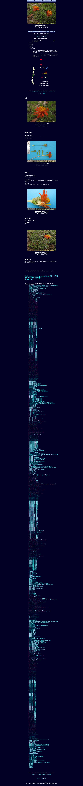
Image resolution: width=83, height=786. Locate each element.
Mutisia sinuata (32, 591)
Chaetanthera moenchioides (34, 433)
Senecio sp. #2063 (32, 717)
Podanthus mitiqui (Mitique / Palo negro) (37, 641)
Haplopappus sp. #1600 (33, 513)
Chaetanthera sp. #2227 (33, 442)
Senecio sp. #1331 (32, 683)
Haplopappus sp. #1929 (33, 519)
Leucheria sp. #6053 (33, 567)
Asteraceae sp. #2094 (33, 346)
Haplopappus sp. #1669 (33, 516)
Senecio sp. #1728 (32, 707)
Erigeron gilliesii (32, 470)
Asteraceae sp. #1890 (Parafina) (35, 328)
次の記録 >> (44, 774)
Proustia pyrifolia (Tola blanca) (35, 653)
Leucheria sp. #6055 (33, 568)
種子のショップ (52, 772)
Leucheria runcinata (33, 557)
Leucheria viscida (32, 570)
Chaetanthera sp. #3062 (33, 444)
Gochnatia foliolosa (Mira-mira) (35, 484)
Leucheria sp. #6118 (33, 551)
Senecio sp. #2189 (32, 720)
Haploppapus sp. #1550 (33, 535)
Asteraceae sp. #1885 (33, 324)
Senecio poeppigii (32, 671)
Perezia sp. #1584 (32, 632)
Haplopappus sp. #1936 (33, 497)
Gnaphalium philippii (33, 479)
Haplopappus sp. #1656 (33, 515)
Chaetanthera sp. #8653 (33, 447)
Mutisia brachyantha (33, 581)
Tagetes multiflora (32, 743)
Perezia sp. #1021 (32, 629)
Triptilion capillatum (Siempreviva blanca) (37, 749)
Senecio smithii (32, 672)
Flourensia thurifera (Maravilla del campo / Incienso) (39, 474)
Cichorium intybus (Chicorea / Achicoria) (37, 461)
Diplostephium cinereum (33, 468)
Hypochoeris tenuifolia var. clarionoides (36, 545)
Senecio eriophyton (32, 657)
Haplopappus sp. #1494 (33, 503)
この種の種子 (41, 93)
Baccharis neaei (32, 387)
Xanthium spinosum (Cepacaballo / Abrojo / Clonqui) (39, 762)
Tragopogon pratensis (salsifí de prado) (36, 747)
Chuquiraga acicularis (33, 456)
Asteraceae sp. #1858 (33, 317)
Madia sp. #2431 (32, 577)
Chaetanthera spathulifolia (34, 448)
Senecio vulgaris (32, 736)
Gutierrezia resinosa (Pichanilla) (35, 486)
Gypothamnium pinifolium (34, 487)
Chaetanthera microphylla (34, 431)
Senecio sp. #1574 (32, 695)
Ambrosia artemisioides (33, 289)
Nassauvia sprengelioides (34, 614)
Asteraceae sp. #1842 (33, 306)
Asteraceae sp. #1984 (33, 334)
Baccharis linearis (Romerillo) (35, 383)
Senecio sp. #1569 (32, 694)
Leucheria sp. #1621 (33, 559)
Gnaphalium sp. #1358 (33, 480)
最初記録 (33, 774)
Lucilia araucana (32, 572)
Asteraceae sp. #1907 (33, 330)
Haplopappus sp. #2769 (33, 523)
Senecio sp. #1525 (32, 690)
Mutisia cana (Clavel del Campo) (35, 582)
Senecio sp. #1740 (32, 708)
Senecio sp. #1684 (32, 705)
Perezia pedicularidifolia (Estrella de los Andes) (38, 625)
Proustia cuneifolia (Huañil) (34, 650)
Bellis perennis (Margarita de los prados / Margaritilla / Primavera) (42, 403)
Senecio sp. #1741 (32, 709)
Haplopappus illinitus (33, 491)
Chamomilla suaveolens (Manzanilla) (36, 450)
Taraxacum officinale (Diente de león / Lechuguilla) (39, 745)
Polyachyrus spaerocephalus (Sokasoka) (37, 649)
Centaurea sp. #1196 (33, 415)
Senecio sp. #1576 (32, 696)
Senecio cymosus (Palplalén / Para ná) (36, 655)
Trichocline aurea (32, 748)
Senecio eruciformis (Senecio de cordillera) (37, 658)
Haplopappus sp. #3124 (33, 498)
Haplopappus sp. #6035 (33, 527)
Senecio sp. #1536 (32, 691)
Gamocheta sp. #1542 (33, 477)
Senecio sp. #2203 (32, 722)
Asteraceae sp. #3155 (33, 364)
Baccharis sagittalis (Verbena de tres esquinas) (38, 391)
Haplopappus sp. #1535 (33, 506)
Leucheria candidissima (33, 552)
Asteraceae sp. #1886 (33, 325)
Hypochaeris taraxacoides (34, 542)
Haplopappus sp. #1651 (33, 514)
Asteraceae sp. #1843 (33, 307)
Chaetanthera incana (33, 423)
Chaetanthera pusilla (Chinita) (35, 434)
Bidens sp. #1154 (32, 405)
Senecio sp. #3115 (32, 731)
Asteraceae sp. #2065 (33, 341)
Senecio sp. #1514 (32, 689)
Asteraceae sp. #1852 (33, 316)
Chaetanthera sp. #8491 (33, 446)
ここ (49, 270)
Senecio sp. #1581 (32, 698)
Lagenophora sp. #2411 (33, 546)
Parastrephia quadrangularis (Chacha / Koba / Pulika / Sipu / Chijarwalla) (43, 621)
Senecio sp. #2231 (32, 724)
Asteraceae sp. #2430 (33, 352)
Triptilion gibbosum (32, 750)
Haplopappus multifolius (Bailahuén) (36, 493)
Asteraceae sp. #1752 (33, 301)
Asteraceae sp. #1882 (33, 321)
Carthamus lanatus (32, 408)
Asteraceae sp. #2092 (33, 345)
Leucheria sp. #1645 (33, 561)
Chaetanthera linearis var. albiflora (35, 427)
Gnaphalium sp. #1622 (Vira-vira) (35, 482)
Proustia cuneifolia (32, 651)
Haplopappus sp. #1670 (33, 517)
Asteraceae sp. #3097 (33, 358)
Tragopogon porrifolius (33, 746)
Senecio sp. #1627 (32, 701)
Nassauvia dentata (32, 604)
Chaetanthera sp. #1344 (33, 438)
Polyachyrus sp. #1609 (33, 648)
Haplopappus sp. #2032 (33, 520)
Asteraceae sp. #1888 (33, 326)
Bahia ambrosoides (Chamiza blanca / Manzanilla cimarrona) (41, 402)
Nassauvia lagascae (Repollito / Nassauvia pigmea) (39, 606)
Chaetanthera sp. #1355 (33, 439)
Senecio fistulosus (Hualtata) (34, 659)
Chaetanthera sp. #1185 (33, 437)
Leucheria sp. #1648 (33, 562)
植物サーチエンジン (45, 772)
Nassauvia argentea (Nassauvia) (35, 602)
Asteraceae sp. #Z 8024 (33, 376)
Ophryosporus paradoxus (34, 616)
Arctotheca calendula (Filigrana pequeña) (37, 293)
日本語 (42, 36)
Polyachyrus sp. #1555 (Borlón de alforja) (37, 647)
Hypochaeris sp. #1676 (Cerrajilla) (35, 541)
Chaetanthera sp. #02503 (34, 436)
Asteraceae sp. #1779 (33, 302)
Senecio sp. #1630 (32, 702)
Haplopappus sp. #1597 (33, 511)
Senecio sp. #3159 (32, 733)
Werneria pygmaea (32, 759)
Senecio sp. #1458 (32, 687)
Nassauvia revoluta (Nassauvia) (35, 612)
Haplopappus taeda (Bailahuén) (35, 532)
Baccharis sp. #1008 (33, 394)
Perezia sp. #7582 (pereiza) (34, 636)
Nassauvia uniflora (32, 615)
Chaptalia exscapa (32, 451)
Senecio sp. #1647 (32, 704)
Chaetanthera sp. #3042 (33, 443)
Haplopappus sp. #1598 (33, 512)
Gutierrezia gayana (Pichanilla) (35, 485)
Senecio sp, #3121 (32, 673)
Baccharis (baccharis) (33, 379)
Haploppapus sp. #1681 (33, 538)
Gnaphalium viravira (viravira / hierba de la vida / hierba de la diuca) (42, 483)
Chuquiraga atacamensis (34, 457)
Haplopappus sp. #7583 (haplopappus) (36, 530)
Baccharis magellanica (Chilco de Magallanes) (38, 385)
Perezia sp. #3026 (32, 633)
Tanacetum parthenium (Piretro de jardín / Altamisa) (39, 744)
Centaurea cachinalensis (34, 410)
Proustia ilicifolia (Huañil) (34, 652)
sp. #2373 (31, 767)
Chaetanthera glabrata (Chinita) (35, 422)
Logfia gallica (31, 571)
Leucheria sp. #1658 (33, 563)
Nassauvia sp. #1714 (33, 613)
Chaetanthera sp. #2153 (33, 440)
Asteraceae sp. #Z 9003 (33, 378)
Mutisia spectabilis (32, 596)
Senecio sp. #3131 (32, 732)
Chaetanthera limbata (33, 425)
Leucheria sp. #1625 (33, 560)
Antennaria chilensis (33, 291)
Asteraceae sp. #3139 (33, 361)
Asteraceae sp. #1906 (33, 329)
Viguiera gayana (32, 754)
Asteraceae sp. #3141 (33, 362)
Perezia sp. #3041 (32, 634)
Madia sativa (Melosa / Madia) (35, 576)
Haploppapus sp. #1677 (33, 536)
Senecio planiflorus (32, 670)
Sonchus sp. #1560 (32, 741)
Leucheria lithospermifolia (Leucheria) (36, 556)
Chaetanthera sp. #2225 (33, 441)
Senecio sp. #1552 (32, 675)
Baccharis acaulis (32, 380)
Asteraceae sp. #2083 (33, 344)
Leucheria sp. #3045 (33, 565)
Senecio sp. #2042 (32, 712)
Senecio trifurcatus (32, 735)
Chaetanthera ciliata (33, 419)
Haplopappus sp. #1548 (33, 508)
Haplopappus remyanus (33, 494)
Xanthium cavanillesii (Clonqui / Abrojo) (36, 760)
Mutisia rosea (31, 590)
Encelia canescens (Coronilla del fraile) (36, 469)
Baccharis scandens (33, 393)
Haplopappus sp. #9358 (33, 531)
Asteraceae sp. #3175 (33, 371)
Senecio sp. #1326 (32, 682)
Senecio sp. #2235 (32, 725)
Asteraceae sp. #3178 (33, 372)
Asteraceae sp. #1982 (33, 333)
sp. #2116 (31, 765)
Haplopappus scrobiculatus (34, 496)
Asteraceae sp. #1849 (33, 313)
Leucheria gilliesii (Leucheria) (35, 554)
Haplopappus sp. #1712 (33, 518)
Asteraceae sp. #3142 (33, 363)
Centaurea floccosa (32, 412)
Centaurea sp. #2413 (33, 416)
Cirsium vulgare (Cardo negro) (35, 462)
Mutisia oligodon (32, 589)
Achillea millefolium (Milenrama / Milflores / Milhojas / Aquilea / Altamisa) (43, 285)
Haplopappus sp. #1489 (33, 501)
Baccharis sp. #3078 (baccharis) (35, 398)
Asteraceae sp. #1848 (33, 312)
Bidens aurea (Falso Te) (33, 404)
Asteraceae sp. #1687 (33, 300)
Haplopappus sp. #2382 (33, 522)
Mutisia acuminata (32, 580)
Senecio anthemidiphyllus (34, 654)
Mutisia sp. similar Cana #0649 (35, 595)
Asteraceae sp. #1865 (33, 318)
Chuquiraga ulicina (32, 460)
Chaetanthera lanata (33, 424)
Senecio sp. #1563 (32, 692)
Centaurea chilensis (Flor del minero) (36, 411)
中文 (45, 36)
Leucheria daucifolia (33, 553)
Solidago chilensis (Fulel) (34, 740)
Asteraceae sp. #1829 (33, 304)
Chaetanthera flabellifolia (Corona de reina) (37, 421)
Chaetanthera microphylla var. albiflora (36, 432)
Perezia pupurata (32, 627)
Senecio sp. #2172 (32, 719)
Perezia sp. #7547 (32, 635)
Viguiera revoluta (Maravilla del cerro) (36, 756)
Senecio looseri (32, 663)
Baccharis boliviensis (33, 382)
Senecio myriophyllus (33, 666)
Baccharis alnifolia (32, 381)
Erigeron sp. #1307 (32, 473)
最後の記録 (49, 774)
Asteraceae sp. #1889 (33, 327)
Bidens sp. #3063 (32, 406)
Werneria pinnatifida (33, 758)
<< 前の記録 (39, 774)
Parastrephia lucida (32, 620)
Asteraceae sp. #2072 (33, 342)
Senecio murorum (32, 665)
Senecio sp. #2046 (32, 713)
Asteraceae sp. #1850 (33, 314)
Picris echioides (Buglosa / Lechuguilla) (37, 638)
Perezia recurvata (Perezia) (34, 628)
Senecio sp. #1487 (32, 688)
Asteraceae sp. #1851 (33, 315)
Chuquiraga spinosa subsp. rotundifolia (36, 459)
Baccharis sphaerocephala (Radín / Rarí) (37, 401)
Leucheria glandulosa (33, 555)
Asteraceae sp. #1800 (33, 303)
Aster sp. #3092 (32, 295)
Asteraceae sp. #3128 (33, 360)
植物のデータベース (37, 772)
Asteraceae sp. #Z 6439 (33, 374)
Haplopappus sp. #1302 (33, 499)
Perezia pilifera (32, 626)
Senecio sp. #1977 (32, 710)
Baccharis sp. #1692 (33, 397)
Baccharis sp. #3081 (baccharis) (35, 400)
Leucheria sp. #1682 (33, 564)
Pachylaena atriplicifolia (33, 618)
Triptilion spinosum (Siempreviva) (35, 751)
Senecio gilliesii (32, 660)
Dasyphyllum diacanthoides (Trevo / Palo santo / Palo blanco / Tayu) (42, 467)
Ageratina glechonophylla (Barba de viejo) (37, 288)
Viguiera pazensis (32, 755)
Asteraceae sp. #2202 (33, 347)
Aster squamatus (32, 296)
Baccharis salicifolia (33, 392)
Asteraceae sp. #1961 (33, 331)
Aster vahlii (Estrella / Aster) (34, 297)
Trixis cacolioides (32, 752)
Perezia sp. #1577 (32, 631)
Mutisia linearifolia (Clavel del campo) (36, 588)
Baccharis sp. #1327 (33, 395)
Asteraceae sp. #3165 (33, 365)
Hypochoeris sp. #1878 (33, 544)
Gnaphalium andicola (33, 478)
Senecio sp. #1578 (32, 697)
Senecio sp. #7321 (32, 679)
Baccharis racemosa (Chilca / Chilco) (36, 389)
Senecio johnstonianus (33, 662)
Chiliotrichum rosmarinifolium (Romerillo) (37, 453)
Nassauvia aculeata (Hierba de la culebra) (37, 601)
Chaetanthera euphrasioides (34, 420)
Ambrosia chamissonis (33, 290)
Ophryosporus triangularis (34, 617)
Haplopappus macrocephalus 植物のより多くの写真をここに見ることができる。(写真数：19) (41, 277)
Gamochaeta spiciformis (33, 476)
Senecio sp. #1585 (32, 699)
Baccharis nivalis (32, 388)
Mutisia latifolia (32, 587)
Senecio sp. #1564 (32, 693)
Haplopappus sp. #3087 (33, 524)
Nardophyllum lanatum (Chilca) (35, 600)
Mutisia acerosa (32, 579)
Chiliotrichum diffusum (33, 452)
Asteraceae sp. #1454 (33, 299)
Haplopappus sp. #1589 (33, 510)
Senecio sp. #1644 (32, 703)
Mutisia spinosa (32, 597)
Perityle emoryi (32, 637)
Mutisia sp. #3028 (32, 594)
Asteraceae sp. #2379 (33, 349)
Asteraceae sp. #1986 (33, 335)
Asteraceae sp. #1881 (33, 320)
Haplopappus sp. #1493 (33, 502)
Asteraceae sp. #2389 (33, 350)
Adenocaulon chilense (33, 287)
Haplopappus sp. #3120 (33, 525)
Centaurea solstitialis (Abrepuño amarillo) (37, 414)
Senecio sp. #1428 (32, 674)
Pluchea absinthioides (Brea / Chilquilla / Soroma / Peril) (40, 640)
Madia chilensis (32, 575)
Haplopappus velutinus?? (34, 534)
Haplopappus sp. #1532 (33, 505)
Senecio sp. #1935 (32, 678)
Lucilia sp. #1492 (32, 574)
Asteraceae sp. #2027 (33, 339)
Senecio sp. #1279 (32, 680)
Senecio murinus (32, 664)
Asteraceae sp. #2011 (33, 338)
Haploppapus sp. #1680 (33, 537)
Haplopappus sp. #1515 (33, 504)
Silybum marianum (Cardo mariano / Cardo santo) (39, 739)
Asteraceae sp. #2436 (33, 353)
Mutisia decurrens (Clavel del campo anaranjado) (38, 583)
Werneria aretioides (33, 757)
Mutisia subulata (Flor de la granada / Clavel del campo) (40, 598)
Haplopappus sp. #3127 (33, 526)
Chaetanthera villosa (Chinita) (35, 449)
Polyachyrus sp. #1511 (33, 646)
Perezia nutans (32, 624)
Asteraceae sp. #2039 (33, 340)
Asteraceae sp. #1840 (33, 305)
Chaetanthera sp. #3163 (33, 445)
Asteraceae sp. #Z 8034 (33, 377)
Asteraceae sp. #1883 (33, 322)
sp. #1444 (31, 763)
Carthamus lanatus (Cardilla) (34, 407)
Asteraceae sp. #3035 (33, 356)
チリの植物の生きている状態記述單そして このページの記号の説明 (41, 91)
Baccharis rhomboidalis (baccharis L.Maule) (37, 390)
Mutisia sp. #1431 (32, 593)
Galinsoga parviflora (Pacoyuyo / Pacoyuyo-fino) (38, 475)
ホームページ (30, 772)
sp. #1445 (31, 764)
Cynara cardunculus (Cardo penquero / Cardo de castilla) (40, 466)
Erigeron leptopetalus (33, 471)
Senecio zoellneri (32, 737)
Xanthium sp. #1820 (33, 761)
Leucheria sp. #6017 (33, 566)
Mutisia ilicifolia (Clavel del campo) (36, 586)
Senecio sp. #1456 (32, 685)
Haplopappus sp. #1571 (33, 509)
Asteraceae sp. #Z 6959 (33, 375)
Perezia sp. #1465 (32, 630)
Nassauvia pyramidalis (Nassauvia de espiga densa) (39, 611)
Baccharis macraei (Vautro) (34, 384)
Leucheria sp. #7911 (33, 569)
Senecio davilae (32, 656)
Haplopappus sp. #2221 (33, 521)
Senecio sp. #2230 (32, 723)
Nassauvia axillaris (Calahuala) (35, 603)
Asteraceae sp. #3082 (33, 357)
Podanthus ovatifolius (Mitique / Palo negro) (37, 642)
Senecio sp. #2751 (32, 730)
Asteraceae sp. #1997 (33, 336)
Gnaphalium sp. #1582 (33, 481)
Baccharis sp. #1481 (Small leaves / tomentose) (38, 396)
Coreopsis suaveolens (33, 463)
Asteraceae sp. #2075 (33, 343)
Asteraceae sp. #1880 (33, 319)
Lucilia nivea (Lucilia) (33, 573)
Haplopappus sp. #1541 (33, 507)
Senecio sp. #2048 (32, 715)
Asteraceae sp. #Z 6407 (33, 373)
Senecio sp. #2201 (32, 721)
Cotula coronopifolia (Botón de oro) (36, 464)
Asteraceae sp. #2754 (33, 354)
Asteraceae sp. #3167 (33, 366)
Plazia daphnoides (32, 639)
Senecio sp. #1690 (32, 676)
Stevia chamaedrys (32, 742)
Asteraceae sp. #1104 (33, 298)
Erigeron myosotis (32, 472)
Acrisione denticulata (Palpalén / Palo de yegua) (38, 286)
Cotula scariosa (32, 465)
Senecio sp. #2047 (32, 714)
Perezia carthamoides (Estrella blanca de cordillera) (39, 622)
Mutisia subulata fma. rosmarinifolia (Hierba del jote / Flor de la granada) (43, 599)
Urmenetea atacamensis (33, 753)
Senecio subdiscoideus (33, 734)
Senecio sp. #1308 (32, 681)
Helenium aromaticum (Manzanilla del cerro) (37, 539)
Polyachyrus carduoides (33, 644)
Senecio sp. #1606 (32, 700)
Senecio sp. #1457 (32, 686)
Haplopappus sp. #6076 (33, 528)
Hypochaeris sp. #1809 (33, 540)
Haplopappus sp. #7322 (33, 529)
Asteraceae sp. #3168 (33, 367)
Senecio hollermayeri (33, 661)
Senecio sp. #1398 (32, 684)
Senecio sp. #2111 (32, 718)
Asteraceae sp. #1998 (33, 337)
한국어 (38, 36)
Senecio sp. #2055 (32, 716)
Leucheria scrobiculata (33, 558)
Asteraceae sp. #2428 (33, 351)
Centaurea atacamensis (33, 409)
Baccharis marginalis (33, 386)
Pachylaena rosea (32, 619)
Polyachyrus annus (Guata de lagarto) (36, 643)
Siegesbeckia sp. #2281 (33, 738)
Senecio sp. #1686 (32, 706)
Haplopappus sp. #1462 (33, 500)
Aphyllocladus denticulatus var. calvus (36, 292)
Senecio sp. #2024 (32, 711)
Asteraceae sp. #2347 (33, 348)
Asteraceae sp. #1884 (33, 323)
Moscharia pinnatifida (33, 578)
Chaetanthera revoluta (33, 435)
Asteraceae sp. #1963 (33, 332)
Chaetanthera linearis (33, 426)
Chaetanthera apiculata (33, 417)
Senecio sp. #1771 (32, 677)
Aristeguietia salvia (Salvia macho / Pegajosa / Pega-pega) (40, 294)
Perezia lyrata (31, 623)
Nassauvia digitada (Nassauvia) (35, 605)
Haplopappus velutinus (33, 533)
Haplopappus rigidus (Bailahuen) (35, 495)
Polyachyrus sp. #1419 (33, 645)
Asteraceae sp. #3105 (33, 359)
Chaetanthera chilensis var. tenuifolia (36, 418)
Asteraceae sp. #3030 (33, 355)
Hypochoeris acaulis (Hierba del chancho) (37, 543)
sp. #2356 (31, 766)
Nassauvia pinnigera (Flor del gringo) (36, 610)
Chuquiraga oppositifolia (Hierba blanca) (37, 458)
